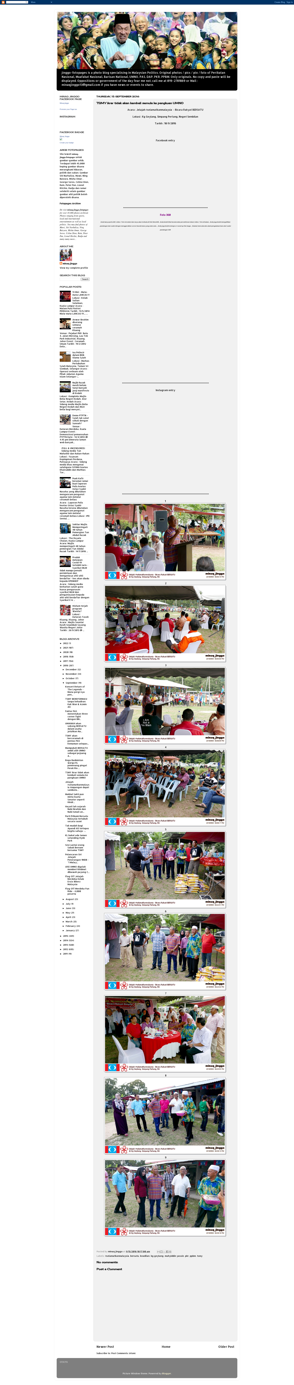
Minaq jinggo (64, 103)
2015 (66, 935)
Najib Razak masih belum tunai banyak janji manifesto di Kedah (80, 388)
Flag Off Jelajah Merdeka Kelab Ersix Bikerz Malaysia (74, 880)
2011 (65, 953)
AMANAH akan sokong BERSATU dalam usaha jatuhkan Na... (75, 727)
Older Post (226, 1347)
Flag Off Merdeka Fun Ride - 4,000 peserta (77, 891)
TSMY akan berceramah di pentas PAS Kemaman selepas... (77, 739)
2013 (66, 944)
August (70, 899)
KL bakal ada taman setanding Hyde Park (76, 838)
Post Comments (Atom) (123, 1353)
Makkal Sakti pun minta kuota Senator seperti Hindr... (75, 798)
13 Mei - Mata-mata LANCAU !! (80, 293)
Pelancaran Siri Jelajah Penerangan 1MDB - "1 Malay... (77, 858)
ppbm (193, 1255)
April (69, 917)
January (70, 930)
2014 (66, 940)
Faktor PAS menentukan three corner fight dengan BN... (76, 715)
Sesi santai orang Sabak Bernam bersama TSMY (74, 847)
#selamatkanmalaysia (117, 1255)
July (68, 903)
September (72, 682)
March (69, 921)
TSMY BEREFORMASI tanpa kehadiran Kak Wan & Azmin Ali (76, 702)
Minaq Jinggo (65, 136)
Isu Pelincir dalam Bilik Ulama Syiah (79, 355)
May (68, 912)
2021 (66, 647)
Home (166, 1347)
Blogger (166, 1373)
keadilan (145, 1255)
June (69, 908)
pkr (187, 1255)
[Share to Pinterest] (170, 1251)
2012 (66, 949)
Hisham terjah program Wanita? (80, 608)
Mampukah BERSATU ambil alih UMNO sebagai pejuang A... (76, 751)
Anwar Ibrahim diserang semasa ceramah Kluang (80, 325)
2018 (66, 656)
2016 (66, 665)
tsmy (199, 1255)
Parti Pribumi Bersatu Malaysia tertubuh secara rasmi (76, 819)
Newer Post (105, 1347)
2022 (66, 643)
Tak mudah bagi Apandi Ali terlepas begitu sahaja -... (77, 828)
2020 (66, 652)
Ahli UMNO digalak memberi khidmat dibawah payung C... (77, 869)
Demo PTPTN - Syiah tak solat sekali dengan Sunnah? (80, 419)
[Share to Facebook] (167, 1251)
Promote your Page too (68, 109)
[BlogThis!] (161, 1251)
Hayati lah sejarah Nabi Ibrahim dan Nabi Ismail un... (75, 809)
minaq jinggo (70, 263)
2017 (66, 661)
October (70, 678)
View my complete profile (74, 267)
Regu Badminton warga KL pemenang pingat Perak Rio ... (76, 764)
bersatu (134, 1255)
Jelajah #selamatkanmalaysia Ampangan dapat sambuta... (77, 785)
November (71, 673)
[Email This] (158, 1251)
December (71, 669)
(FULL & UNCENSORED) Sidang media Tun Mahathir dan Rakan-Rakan (74, 451)
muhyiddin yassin (174, 1255)
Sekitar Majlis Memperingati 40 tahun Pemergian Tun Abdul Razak (80, 529)
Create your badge (67, 143)
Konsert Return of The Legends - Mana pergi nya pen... (75, 690)
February (71, 926)
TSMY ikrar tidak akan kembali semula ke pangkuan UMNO (77, 775)
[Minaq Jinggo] (61, 139)
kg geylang (157, 1255)
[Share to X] (164, 1251)
